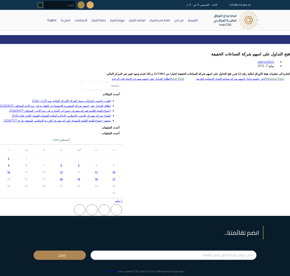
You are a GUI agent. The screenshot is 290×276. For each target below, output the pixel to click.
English (52, 20)
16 (8, 172)
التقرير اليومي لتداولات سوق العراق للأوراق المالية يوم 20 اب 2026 (71, 101)
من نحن (179, 20)
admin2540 (266, 62)
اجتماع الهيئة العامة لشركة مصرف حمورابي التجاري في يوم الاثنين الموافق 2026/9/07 (60, 111)
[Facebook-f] (90, 4)
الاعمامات (81, 20)
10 (113, 172)
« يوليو (119, 201)
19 (78, 179)
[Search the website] (56, 5)
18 (96, 179)
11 (96, 172)
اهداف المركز (137, 20)
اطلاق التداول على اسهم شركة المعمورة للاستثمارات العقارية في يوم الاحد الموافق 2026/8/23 (55, 106)
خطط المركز (99, 20)
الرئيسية (193, 20)
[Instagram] (91, 209)
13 (61, 172)
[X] (116, 209)
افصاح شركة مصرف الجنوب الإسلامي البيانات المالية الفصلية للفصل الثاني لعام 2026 (61, 115)
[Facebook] (104, 209)
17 (113, 179)
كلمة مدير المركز (160, 20)
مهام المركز (117, 20)
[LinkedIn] (79, 209)
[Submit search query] (40, 5)
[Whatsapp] (81, 4)
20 (61, 179)
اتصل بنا (65, 20)
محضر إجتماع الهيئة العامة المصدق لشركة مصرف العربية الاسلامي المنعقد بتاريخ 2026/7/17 (57, 120)
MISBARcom (111, 271)
